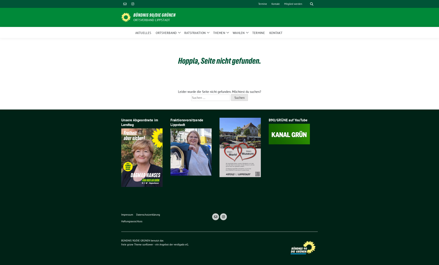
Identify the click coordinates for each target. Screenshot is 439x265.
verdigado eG (181, 244)
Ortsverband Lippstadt (151, 20)
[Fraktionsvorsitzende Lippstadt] (191, 151)
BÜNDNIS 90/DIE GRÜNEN (154, 15)
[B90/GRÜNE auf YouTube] (289, 134)
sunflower (147, 244)
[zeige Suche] (311, 4)
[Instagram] (132, 4)
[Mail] (124, 4)
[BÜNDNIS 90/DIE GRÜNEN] (126, 17)
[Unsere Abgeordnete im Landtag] (142, 157)
